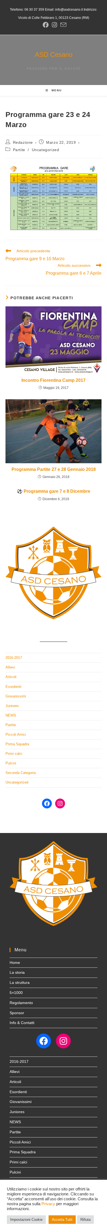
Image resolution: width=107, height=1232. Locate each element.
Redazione (23, 142)
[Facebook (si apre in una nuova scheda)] (45, 25)
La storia (17, 972)
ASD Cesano (53, 54)
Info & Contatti (22, 1022)
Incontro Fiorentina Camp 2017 (53, 380)
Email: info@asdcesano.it (63, 9)
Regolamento (21, 1003)
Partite (19, 150)
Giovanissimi (15, 696)
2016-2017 (13, 658)
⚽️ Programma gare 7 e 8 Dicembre (53, 491)
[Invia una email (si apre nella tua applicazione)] (62, 25)
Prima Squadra (17, 744)
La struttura (20, 982)
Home (15, 962)
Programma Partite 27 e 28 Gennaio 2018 (54, 469)
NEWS (10, 715)
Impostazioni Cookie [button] (26, 1220)
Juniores (12, 706)
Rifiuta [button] (85, 1220)
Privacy (48, 1204)
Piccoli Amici (15, 734)
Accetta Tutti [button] (62, 1220)
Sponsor (17, 1013)
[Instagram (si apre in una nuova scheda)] (54, 25)
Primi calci (13, 754)
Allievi (10, 667)
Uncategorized (45, 150)
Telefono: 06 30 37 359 (27, 9)
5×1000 (16, 992)
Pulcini (10, 763)
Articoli (10, 677)
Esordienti (13, 687)
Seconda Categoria (20, 773)
